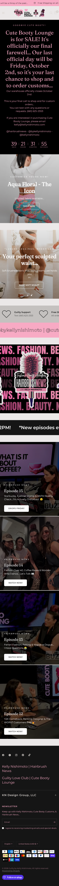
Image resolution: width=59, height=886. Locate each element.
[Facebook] (5, 755)
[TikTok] (31, 755)
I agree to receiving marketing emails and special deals (30, 828)
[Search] (51, 13)
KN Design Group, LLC (19, 795)
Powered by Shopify (11, 871)
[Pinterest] (25, 755)
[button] (29, 206)
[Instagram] (18, 755)
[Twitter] (12, 755)
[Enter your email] (54, 822)
